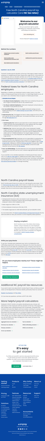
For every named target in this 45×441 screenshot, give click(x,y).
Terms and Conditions (16, 433)
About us (36, 385)
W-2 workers (3, 413)
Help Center (36, 395)
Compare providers (27, 387)
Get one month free (5, 385)
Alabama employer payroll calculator (30, 272)
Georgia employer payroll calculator (30, 270)
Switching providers (5, 387)
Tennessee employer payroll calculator (31, 267)
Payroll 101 (25, 395)
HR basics (25, 397)
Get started (16, 366)
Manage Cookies (27, 433)
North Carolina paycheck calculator (15, 81)
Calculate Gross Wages (8, 98)
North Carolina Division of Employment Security (27, 213)
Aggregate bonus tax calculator (9, 322)
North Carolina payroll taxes (32, 53)
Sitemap (31, 433)
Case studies (25, 385)
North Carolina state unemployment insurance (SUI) (11, 58)
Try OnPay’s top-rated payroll (10, 277)
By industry (3, 405)
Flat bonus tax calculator (7, 324)
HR (12, 385)
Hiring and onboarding (16, 397)
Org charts (14, 409)
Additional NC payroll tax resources (34, 58)
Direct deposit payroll (16, 395)
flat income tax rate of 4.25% (10, 185)
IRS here (8, 255)
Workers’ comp (15, 402)
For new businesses (5, 407)
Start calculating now (29, 34)
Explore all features (16, 412)
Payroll (11, 6)
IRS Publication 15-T (12, 117)
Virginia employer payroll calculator (10, 270)
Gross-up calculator (6, 330)
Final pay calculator (6, 327)
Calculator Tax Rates (18, 6)
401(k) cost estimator (27, 327)
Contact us (36, 397)
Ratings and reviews (27, 383)
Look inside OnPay (27, 366)
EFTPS (9, 253)
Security (25, 405)
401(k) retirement (16, 404)
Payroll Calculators (27, 400)
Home (6, 6)
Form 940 (29, 250)
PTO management (16, 399)
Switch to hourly (34, 38)
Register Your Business (7, 293)
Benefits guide (26, 399)
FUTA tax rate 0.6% (26, 143)
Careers (35, 387)
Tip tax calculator (26, 322)
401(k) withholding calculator (29, 324)
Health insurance (15, 400)
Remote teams (4, 417)
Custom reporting (16, 407)
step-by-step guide (12, 156)
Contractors (3, 415)
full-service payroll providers (8, 161)
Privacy (21, 433)
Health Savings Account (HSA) (24, 110)
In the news (36, 383)
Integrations (14, 410)
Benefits (14, 387)
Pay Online (18, 293)
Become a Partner (27, 414)
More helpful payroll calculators (11, 63)
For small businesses (5, 409)
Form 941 (15, 250)
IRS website (22, 146)
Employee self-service (16, 405)
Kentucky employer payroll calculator (11, 272)
